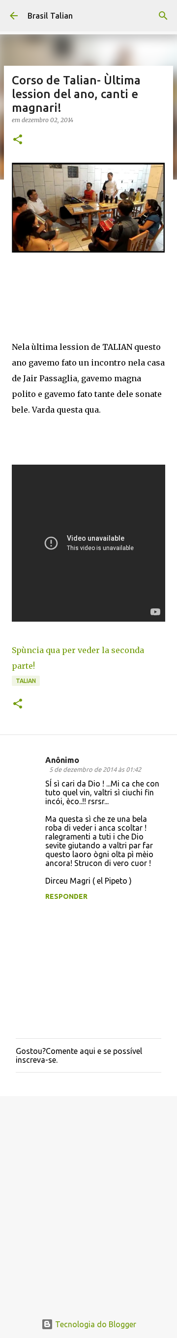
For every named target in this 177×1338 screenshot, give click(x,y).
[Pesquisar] (163, 15)
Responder (66, 896)
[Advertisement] (88, 1199)
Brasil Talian (50, 15)
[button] (18, 140)
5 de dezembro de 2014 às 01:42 (95, 769)
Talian (26, 681)
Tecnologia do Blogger (94, 1324)
